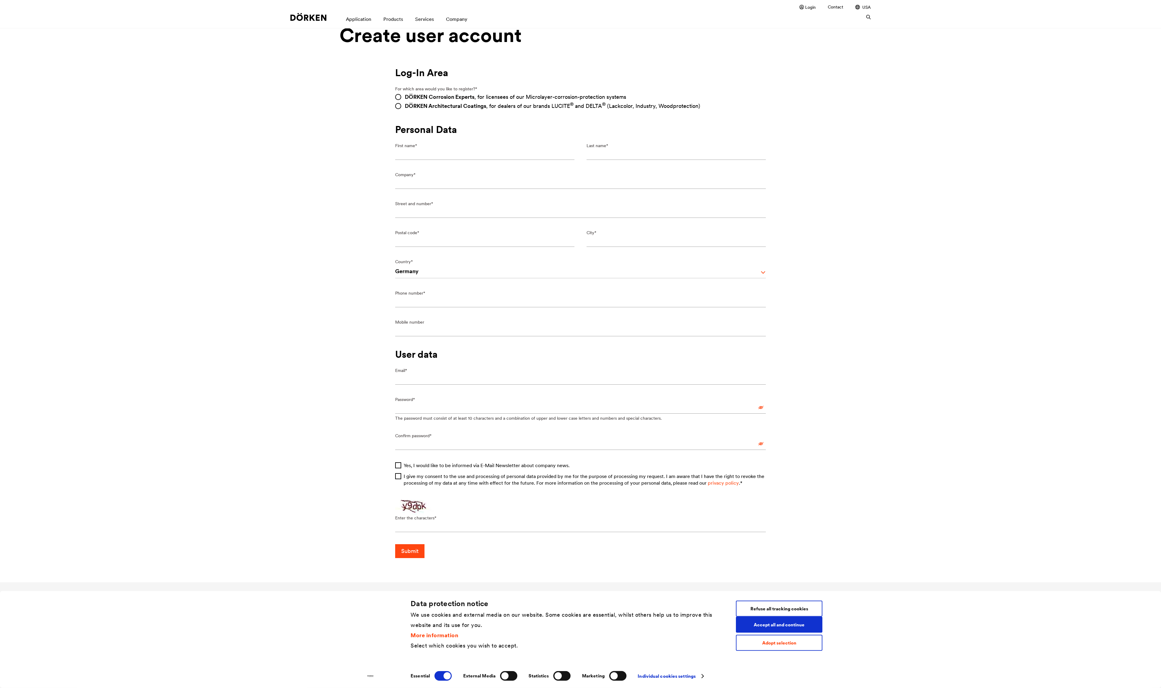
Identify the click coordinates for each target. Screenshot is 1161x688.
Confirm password (412, 435)
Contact (835, 7)
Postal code (406, 232)
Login (810, 7)
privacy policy (723, 483)
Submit (409, 550)
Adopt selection (779, 643)
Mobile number (409, 322)
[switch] (508, 676)
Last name (596, 145)
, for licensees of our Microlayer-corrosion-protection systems (515, 96)
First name (405, 145)
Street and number (413, 203)
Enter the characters (414, 518)
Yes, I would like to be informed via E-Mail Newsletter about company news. (487, 465)
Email (400, 370)
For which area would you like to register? (435, 89)
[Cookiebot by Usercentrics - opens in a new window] (370, 676)
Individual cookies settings (667, 676)
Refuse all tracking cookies (779, 608)
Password (404, 399)
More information (434, 634)
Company (404, 174)
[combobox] (580, 272)
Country (403, 261)
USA (866, 7)
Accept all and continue (779, 624)
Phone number (409, 293)
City (590, 232)
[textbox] (574, 271)
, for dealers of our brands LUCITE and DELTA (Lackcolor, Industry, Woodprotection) (552, 105)
